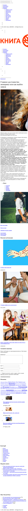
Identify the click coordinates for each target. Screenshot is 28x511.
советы (24, 393)
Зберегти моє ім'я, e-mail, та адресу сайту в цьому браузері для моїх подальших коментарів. (12, 374)
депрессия (24, 388)
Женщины (12, 383)
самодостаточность (12, 393)
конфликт (15, 390)
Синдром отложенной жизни (11, 388)
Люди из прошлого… (8, 503)
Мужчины (12, 387)
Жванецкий (6, 383)
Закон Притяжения (23, 383)
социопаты (2, 394)
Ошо (1, 388)
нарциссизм (13, 391)
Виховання (8, 20)
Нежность (16, 387)
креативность (19, 390)
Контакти (5, 7)
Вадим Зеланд (11, 382)
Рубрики (5, 8)
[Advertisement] (7, 437)
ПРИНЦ (3, 388)
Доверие (20, 382)
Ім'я (2, 365)
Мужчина (6, 387)
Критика (6, 385)
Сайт (2, 370)
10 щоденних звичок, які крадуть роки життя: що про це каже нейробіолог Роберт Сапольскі (15, 475)
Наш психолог (6, 455)
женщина (10, 390)
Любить (20, 385)
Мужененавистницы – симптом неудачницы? (13, 499)
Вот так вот (8, 16)
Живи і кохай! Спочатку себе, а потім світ (11, 412)
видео (20, 388)
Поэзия (7, 17)
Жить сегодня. (17, 383)
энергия (8, 394)
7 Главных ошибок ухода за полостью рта (9, 305)
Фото (4, 458)
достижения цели (3, 390)
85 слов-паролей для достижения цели (11, 497)
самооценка (18, 393)
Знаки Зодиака (3, 385)
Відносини (8, 15)
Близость (6, 382)
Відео (7, 13)
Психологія (8, 12)
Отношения (22, 387)
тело (5, 394)
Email (2, 368)
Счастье (18, 388)
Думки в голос (9, 9)
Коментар (3, 354)
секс (21, 393)
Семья (6, 388)
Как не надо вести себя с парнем (10, 498)
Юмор (7, 19)
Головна (5, 5)
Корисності (8, 10)
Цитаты (7, 14)
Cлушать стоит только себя (6, 267)
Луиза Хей (17, 385)
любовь (24, 390)
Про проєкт (5, 6)
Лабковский (12, 385)
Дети (17, 382)
